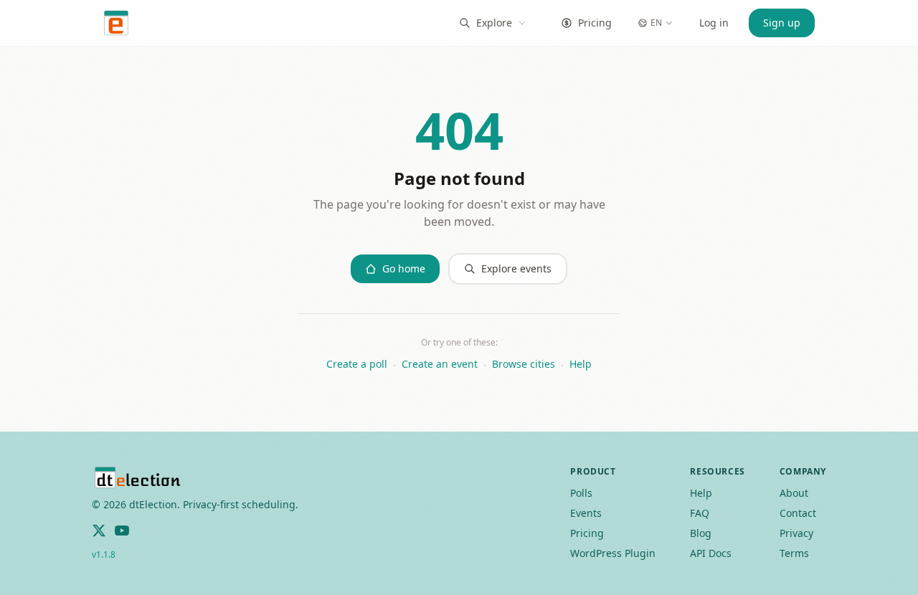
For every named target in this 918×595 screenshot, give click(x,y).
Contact (798, 513)
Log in (714, 22)
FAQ (699, 513)
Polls (581, 493)
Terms (794, 553)
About (794, 493)
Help (580, 364)
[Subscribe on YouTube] (122, 530)
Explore (494, 22)
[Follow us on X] (99, 530)
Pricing (595, 22)
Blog (700, 533)
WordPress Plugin (613, 553)
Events (586, 513)
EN (656, 22)
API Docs (711, 553)
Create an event (440, 364)
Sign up (781, 22)
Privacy (796, 533)
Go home (403, 268)
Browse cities (523, 364)
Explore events (516, 268)
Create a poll (356, 364)
